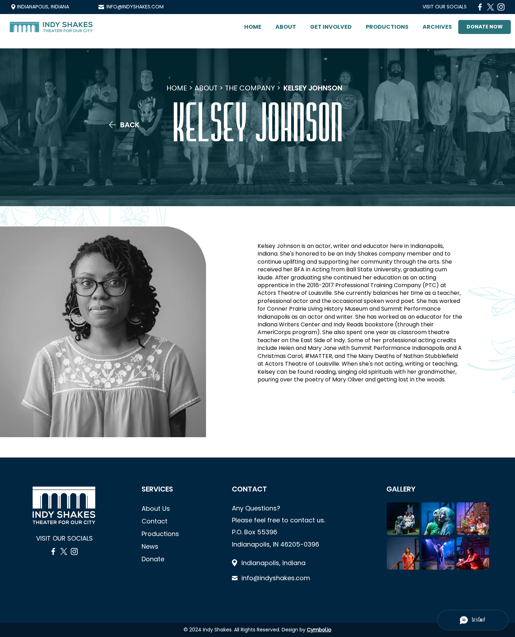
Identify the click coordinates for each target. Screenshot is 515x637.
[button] (285, 27)
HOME (176, 88)
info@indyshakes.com (275, 578)
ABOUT (206, 88)
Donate (153, 559)
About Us (156, 508)
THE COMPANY (250, 88)
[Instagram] (500, 7)
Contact (154, 521)
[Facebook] (479, 7)
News (150, 546)
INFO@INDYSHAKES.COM (135, 6)
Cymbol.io (319, 629)
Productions (160, 533)
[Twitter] (490, 7)
